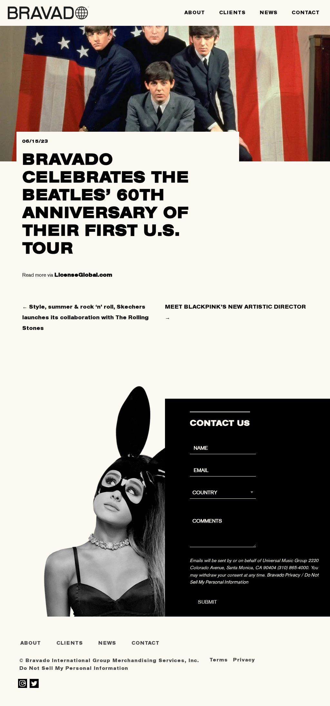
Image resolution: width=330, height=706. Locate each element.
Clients (232, 12)
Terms (218, 660)
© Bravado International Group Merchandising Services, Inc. (109, 660)
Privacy (244, 660)
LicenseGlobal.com (83, 275)
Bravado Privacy (283, 575)
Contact (306, 12)
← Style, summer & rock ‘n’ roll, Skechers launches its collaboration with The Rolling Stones (85, 317)
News (268, 12)
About (194, 12)
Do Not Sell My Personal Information (73, 668)
